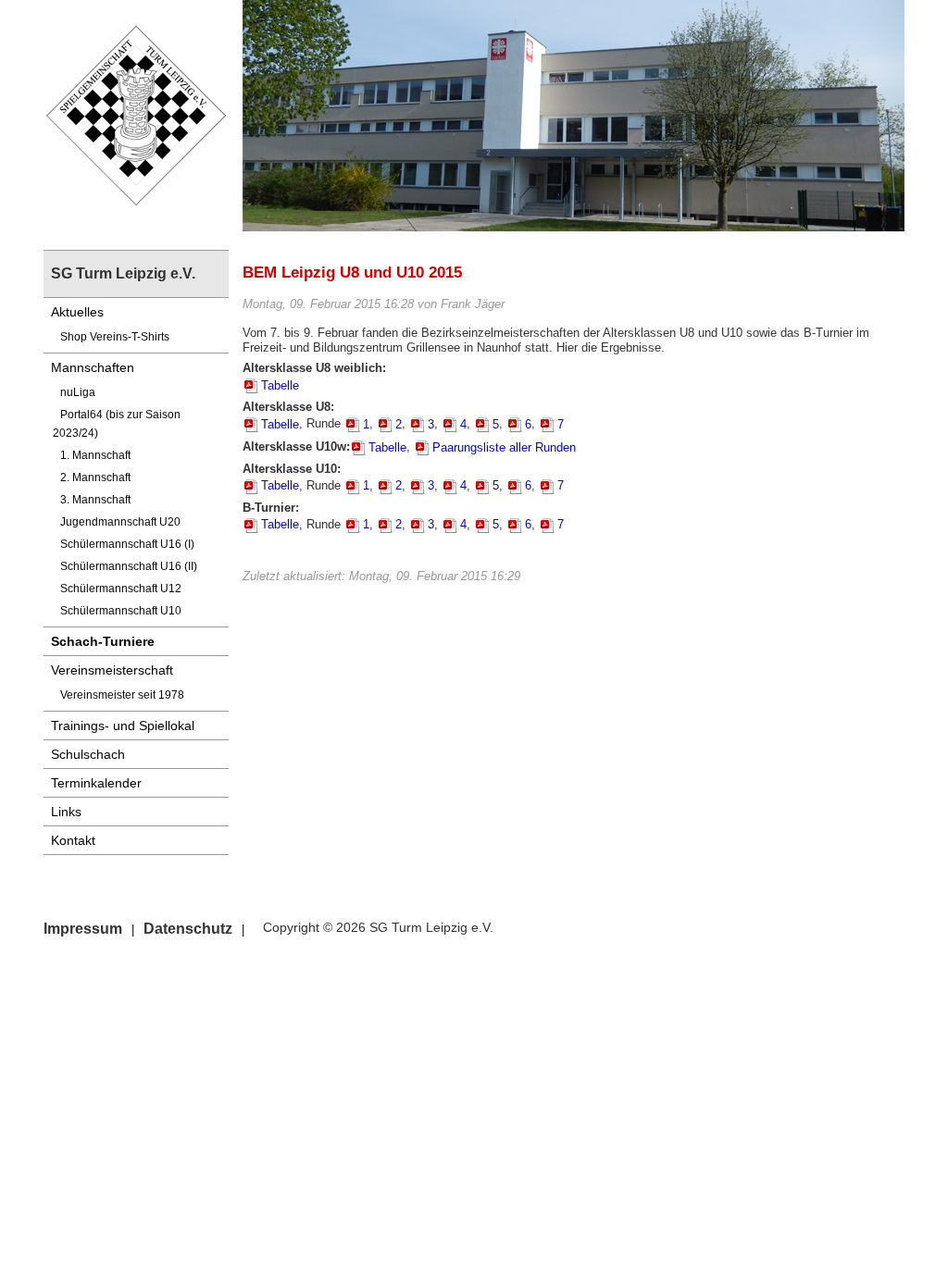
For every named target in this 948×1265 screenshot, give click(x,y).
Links (66, 811)
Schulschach (88, 754)
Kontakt (73, 840)
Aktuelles (77, 311)
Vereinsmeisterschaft (112, 670)
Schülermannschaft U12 (120, 588)
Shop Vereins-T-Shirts (114, 336)
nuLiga (77, 392)
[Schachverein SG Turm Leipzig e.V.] (136, 114)
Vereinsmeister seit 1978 (122, 695)
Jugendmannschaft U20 (120, 521)
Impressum (83, 928)
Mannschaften (92, 367)
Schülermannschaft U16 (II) (128, 566)
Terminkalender (96, 782)
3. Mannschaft (95, 499)
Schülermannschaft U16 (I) (127, 544)
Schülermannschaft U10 (120, 610)
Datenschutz (187, 928)
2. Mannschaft (95, 477)
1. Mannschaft (95, 455)
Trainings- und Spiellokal (122, 725)
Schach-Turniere (103, 641)
